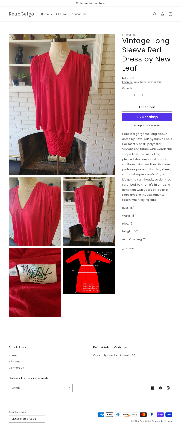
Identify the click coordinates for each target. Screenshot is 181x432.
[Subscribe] (68, 388)
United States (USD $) (24, 419)
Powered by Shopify (162, 421)
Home (13, 355)
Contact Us (16, 367)
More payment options (147, 125)
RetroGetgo (145, 421)
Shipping (127, 81)
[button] (46, 14)
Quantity (127, 88)
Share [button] (130, 248)
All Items (14, 361)
